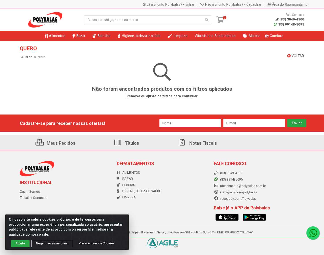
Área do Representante (289, 4)
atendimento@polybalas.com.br (242, 186)
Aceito (20, 243)
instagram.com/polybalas (238, 192)
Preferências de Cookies (97, 243)
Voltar (297, 56)
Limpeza (129, 197)
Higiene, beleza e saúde (141, 191)
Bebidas (128, 185)
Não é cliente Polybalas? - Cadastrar (233, 4)
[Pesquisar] (206, 19)
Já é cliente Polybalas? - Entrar (170, 4)
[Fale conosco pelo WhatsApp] (313, 233)
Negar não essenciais (52, 243)
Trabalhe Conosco (33, 198)
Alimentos (131, 173)
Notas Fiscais (202, 143)
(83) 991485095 (231, 179)
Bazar (127, 179)
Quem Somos (30, 192)
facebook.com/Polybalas (238, 199)
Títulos (131, 143)
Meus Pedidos (60, 143)
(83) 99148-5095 (290, 24)
